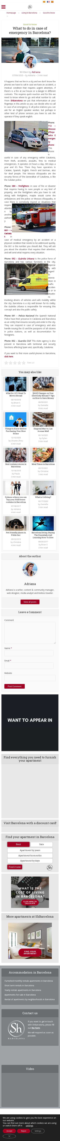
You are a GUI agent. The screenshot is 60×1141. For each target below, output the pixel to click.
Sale (41, 844)
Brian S (17, 402)
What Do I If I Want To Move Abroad (16, 394)
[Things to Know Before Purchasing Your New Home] (15, 419)
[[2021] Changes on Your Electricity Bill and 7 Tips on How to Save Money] (43, 383)
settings (29, 1125)
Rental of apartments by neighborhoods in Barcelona (30, 999)
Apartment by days (30, 860)
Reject (23, 1131)
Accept (9, 1131)
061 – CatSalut (8, 233)
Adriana (36, 72)
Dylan (44, 438)
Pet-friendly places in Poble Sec (16, 533)
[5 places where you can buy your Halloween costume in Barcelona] (15, 487)
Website (8, 673)
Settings (38, 1131)
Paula (17, 473)
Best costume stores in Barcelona (15, 465)
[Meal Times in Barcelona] (43, 454)
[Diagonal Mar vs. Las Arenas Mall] (43, 419)
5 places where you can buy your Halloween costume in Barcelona (16, 499)
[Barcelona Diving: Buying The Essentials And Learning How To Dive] (43, 523)
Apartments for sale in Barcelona (20, 994)
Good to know (30, 24)
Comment (9, 620)
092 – (23, 258)
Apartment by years (30, 850)
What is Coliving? (43, 497)
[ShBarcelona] (30, 6)
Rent (18, 844)
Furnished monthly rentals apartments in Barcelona (29, 980)
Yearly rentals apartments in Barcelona (23, 990)
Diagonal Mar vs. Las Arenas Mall (43, 429)
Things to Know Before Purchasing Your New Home (16, 431)
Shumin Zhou (17, 440)
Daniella (44, 405)
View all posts (30, 601)
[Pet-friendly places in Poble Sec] (15, 523)
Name (8, 648)
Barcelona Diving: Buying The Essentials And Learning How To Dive (43, 535)
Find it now (15, 867)
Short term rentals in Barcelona (19, 985)
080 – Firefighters (20, 186)
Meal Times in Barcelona (43, 464)
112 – (51, 125)
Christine (44, 471)
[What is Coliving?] (43, 487)
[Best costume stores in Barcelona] (15, 454)
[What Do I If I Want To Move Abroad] (15, 383)
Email (7, 660)
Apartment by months (30, 855)
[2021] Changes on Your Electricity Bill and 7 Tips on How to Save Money (43, 395)
